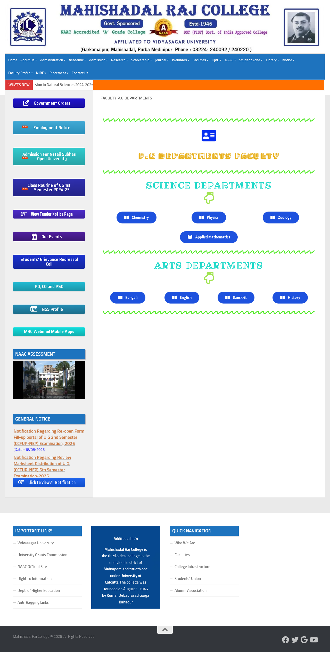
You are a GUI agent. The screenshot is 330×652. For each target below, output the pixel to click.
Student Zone (249, 60)
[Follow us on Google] (304, 639)
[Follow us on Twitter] (295, 639)
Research (118, 60)
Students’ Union (188, 578)
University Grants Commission (42, 555)
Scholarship (140, 60)
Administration (51, 60)
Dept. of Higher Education (39, 590)
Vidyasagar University (36, 543)
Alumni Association (191, 590)
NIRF (40, 73)
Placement (58, 73)
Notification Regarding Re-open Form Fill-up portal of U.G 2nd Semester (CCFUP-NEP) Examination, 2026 (49, 434)
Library (271, 60)
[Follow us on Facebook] (285, 639)
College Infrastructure (192, 566)
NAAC (229, 60)
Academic (76, 60)
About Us (27, 60)
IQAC (215, 60)
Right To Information (35, 578)
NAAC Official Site (32, 566)
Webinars (179, 60)
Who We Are (185, 543)
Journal (160, 60)
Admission (97, 60)
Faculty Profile (19, 73)
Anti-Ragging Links (33, 602)
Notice (287, 60)
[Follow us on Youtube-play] (313, 639)
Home (12, 60)
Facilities (199, 60)
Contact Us (80, 73)
